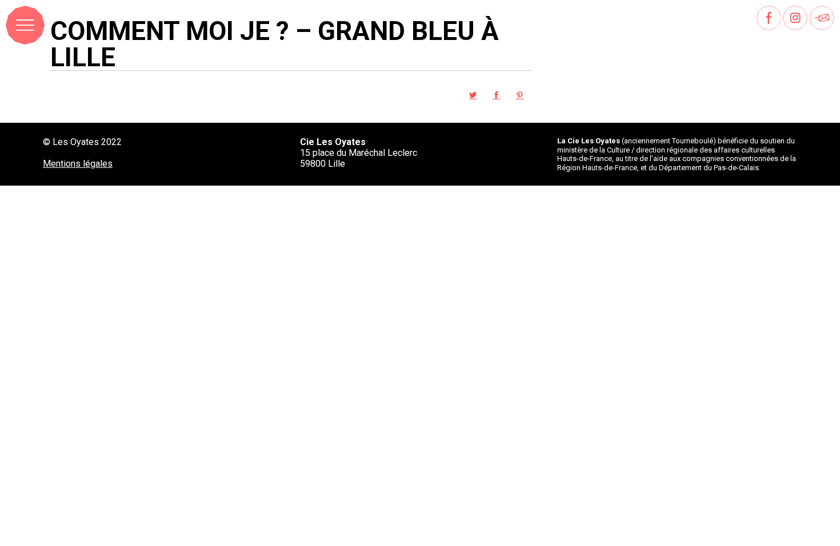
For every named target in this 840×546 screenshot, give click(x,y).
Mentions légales (78, 163)
